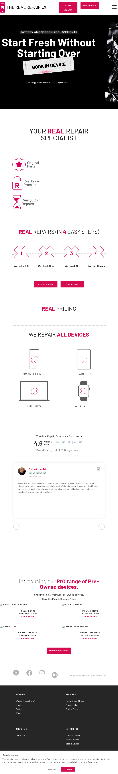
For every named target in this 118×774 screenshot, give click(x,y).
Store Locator (68, 7)
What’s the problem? (25, 701)
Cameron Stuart (38, 469)
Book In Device (89, 5)
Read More (92, 762)
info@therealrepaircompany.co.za (87, 675)
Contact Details (73, 735)
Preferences (51, 769)
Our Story (20, 735)
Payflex (19, 709)
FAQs (18, 713)
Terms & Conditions (75, 701)
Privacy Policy (72, 705)
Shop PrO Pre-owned (59, 650)
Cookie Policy (72, 709)
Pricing (19, 705)
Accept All (68, 769)
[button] (1, 57)
